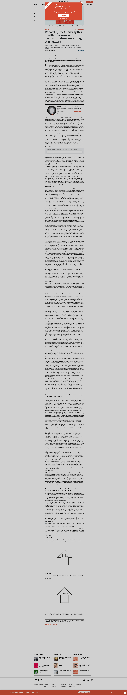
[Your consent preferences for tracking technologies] (125, 693)
